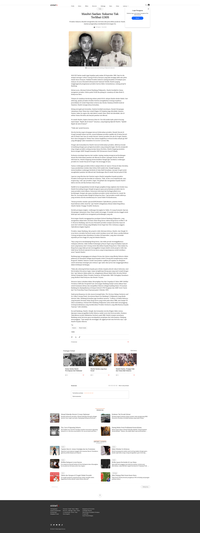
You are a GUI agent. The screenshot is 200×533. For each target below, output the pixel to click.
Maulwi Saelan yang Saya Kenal (99, 370)
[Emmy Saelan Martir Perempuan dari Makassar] (74, 359)
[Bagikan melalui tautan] (79, 337)
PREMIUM (100, 410)
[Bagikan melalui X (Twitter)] (75, 337)
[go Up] (100, 495)
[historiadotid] (51, 525)
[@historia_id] (54, 525)
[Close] (148, 9)
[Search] (146, 5)
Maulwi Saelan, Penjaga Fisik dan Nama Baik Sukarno (125, 370)
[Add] (100, 48)
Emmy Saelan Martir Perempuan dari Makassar (73, 370)
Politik (73, 331)
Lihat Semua (133, 350)
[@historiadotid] (56, 525)
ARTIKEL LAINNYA (100, 441)
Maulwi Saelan (82, 328)
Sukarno (74, 328)
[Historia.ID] (54, 5)
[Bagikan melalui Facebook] (72, 337)
